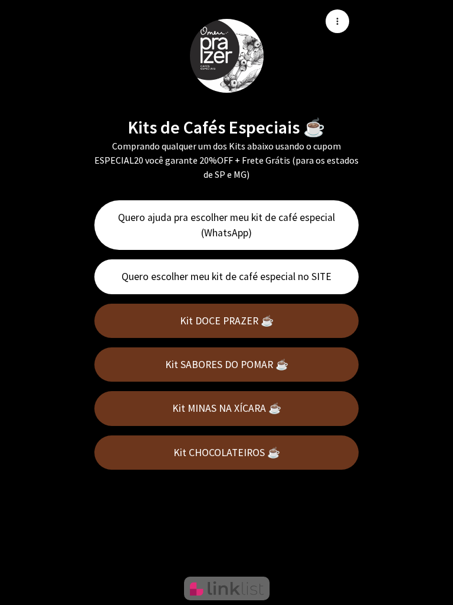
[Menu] (337, 21)
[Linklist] (227, 588)
